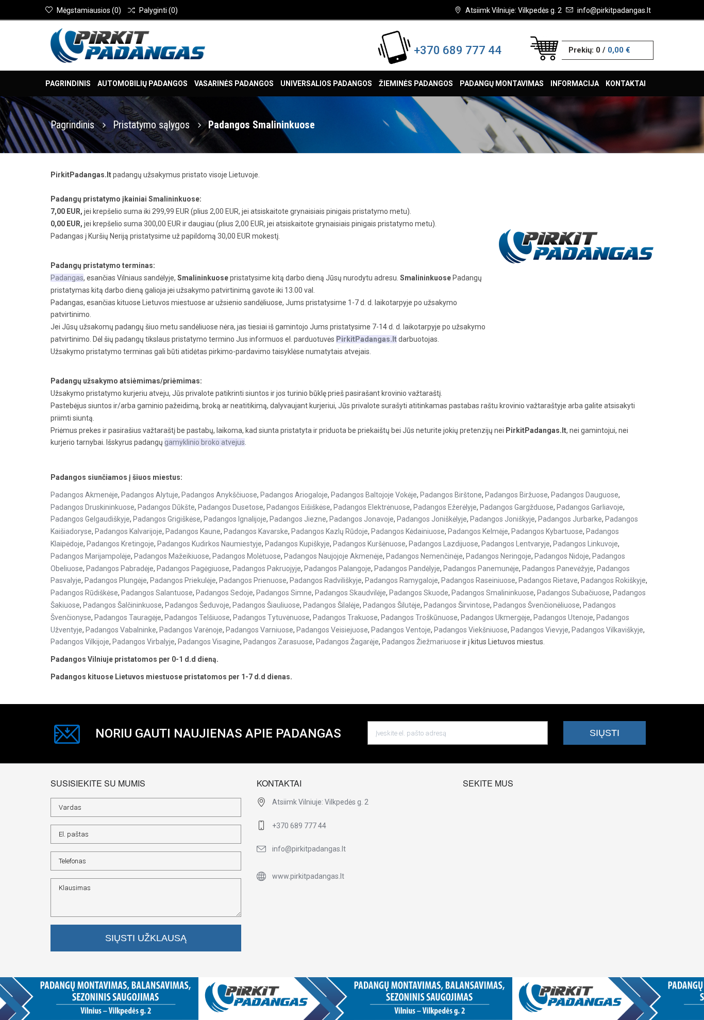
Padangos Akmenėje (84, 495)
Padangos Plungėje (116, 580)
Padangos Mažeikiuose (171, 556)
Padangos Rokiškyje (613, 580)
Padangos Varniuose (259, 630)
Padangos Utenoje (563, 617)
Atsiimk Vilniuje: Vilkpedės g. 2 (513, 10)
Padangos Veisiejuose (332, 630)
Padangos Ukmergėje (495, 617)
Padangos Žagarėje (347, 642)
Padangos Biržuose (516, 495)
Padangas (67, 278)
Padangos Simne (284, 593)
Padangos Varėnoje (191, 630)
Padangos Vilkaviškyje (607, 630)
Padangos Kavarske (256, 531)
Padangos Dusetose (230, 507)
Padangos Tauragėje (127, 617)
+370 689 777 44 (457, 50)
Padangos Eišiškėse (298, 507)
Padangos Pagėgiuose (193, 568)
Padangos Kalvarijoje (128, 531)
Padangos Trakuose (345, 617)
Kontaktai (626, 83)
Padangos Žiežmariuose (421, 642)
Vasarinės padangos (234, 83)
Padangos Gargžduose (517, 507)
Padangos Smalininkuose (492, 593)
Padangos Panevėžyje (558, 568)
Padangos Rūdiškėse (84, 593)
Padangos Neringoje (498, 556)
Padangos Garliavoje (590, 507)
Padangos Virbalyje (143, 642)
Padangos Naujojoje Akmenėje (333, 556)
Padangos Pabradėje (120, 568)
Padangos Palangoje (337, 568)
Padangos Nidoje (561, 556)
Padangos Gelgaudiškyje (90, 519)
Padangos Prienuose (253, 580)
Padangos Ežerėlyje (445, 507)
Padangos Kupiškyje (297, 544)
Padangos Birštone (451, 495)
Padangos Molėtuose (246, 556)
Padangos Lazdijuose (443, 544)
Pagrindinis (68, 83)
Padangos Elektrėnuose (371, 507)
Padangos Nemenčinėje (424, 556)
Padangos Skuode (418, 593)
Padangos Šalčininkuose (122, 605)
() (89, 10)
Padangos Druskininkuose (93, 507)
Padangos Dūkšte (166, 507)
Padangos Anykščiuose (219, 495)
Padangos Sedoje (224, 593)
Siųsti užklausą (146, 938)
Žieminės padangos (416, 83)
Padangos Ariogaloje (294, 495)
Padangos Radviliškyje (326, 580)
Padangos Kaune (193, 531)
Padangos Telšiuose (197, 617)
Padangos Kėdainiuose (408, 531)
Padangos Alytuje (149, 495)
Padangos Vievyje (539, 630)
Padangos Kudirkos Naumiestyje (209, 544)
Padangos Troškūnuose (419, 617)
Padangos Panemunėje (481, 568)
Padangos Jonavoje (361, 519)
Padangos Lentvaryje (515, 544)
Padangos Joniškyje (502, 519)
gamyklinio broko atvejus (204, 442)
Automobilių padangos (142, 83)
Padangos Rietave (548, 580)
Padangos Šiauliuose (266, 605)
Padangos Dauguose (584, 495)
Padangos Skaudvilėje (350, 593)
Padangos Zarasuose (278, 642)
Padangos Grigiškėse (166, 519)
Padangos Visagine (209, 642)
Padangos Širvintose (457, 605)
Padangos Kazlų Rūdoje (329, 531)
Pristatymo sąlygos (152, 125)
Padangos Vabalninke (121, 630)
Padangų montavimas (502, 83)
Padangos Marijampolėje (91, 556)
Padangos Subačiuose (573, 593)
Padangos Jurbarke (570, 519)
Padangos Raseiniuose (478, 580)
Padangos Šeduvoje (197, 605)
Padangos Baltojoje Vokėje (374, 495)
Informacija (574, 83)
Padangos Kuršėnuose (369, 544)
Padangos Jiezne (298, 519)
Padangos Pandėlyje (407, 568)
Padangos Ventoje (401, 630)
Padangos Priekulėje (183, 580)
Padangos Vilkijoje (80, 642)
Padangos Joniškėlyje (432, 519)
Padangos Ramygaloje (401, 580)
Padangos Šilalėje (331, 605)
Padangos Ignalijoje (235, 519)
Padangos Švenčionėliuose (536, 605)
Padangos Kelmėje (478, 531)
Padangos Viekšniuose (471, 630)
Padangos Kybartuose (547, 531)
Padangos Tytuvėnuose (271, 617)
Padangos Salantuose (157, 593)
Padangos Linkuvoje (585, 544)
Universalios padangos (326, 83)
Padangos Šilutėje (392, 605)
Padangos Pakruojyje (266, 568)
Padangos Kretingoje (120, 544)
